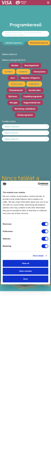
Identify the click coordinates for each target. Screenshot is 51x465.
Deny (25, 279)
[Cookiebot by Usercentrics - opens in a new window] (38, 184)
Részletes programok (39, 43)
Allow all (25, 263)
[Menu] (49, 2)
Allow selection (25, 271)
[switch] (45, 231)
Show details (38, 256)
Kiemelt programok (13, 43)
